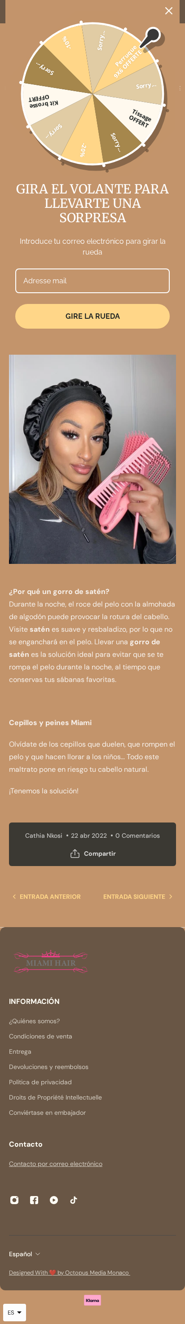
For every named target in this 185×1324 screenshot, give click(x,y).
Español (20, 1254)
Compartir (100, 853)
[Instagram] (14, 1200)
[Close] (169, 11)
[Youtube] (54, 1200)
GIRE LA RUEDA (93, 316)
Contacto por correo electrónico (55, 1164)
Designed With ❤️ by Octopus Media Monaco (69, 1272)
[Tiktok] (74, 1200)
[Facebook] (34, 1200)
